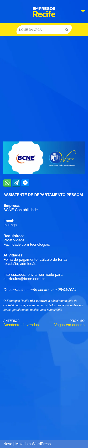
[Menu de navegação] (83, 11)
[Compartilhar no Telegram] (16, 182)
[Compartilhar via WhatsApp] (7, 182)
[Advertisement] (44, 82)
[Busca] (67, 29)
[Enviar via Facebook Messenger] (25, 182)
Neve (7, 444)
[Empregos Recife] (44, 12)
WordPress (41, 444)
